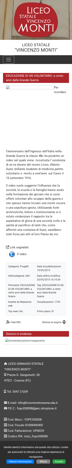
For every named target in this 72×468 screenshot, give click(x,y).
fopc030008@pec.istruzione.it (37, 408)
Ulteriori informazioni (20, 461)
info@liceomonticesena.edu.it (38, 403)
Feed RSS (16, 322)
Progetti (24, 266)
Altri (27, 275)
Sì (53, 311)
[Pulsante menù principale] (8, 60)
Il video (22, 254)
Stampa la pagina (51, 322)
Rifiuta (43, 461)
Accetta (59, 461)
